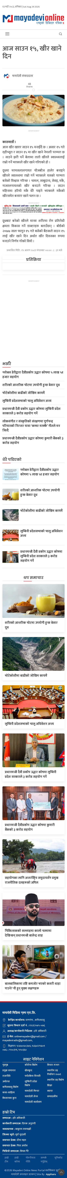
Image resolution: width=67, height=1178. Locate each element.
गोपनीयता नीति (30, 1160)
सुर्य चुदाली (14, 1134)
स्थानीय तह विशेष (55, 1080)
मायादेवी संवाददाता (22, 76)
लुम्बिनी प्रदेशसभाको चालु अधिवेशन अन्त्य (26, 401)
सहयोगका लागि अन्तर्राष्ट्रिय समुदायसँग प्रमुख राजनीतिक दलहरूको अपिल (31, 880)
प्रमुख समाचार (9, 1070)
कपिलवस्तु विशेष (10, 1087)
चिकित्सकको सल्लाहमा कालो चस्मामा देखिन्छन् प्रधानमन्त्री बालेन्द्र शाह (28, 933)
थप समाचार (33, 577)
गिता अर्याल (14, 1145)
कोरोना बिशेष (31, 1065)
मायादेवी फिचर (32, 1091)
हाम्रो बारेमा (17, 1160)
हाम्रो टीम (7, 1160)
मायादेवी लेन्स (31, 1096)
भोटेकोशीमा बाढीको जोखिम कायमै (23, 393)
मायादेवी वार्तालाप (33, 1102)
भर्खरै (6, 363)
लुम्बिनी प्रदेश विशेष (31, 1083)
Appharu (51, 1174)
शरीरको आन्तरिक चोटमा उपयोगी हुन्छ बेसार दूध (31, 385)
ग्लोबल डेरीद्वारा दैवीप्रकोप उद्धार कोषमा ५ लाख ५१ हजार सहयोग (32, 374)
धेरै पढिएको (11, 459)
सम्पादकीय (52, 1096)
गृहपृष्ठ (5, 1065)
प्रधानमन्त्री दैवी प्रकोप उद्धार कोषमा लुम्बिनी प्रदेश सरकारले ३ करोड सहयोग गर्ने (31, 411)
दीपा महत (14, 1140)
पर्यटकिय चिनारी (32, 1076)
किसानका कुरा (9, 1098)
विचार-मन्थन (53, 1065)
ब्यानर (50, 1091)
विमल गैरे (15, 1151)
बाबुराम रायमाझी (16, 1129)
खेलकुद (28, 1070)
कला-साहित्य (8, 1092)
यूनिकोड (58, 1158)
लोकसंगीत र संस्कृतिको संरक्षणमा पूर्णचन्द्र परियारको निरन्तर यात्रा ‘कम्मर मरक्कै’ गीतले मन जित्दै (31, 426)
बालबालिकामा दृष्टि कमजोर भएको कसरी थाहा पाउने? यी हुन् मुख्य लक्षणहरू (32, 986)
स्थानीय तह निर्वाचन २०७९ (54, 1072)
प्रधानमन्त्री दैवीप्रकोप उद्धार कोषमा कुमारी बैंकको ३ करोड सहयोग (32, 440)
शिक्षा (49, 1085)
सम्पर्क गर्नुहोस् (44, 1160)
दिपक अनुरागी (19, 1123)
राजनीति (6, 1076)
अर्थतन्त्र (6, 1081)
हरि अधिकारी (13, 1118)
